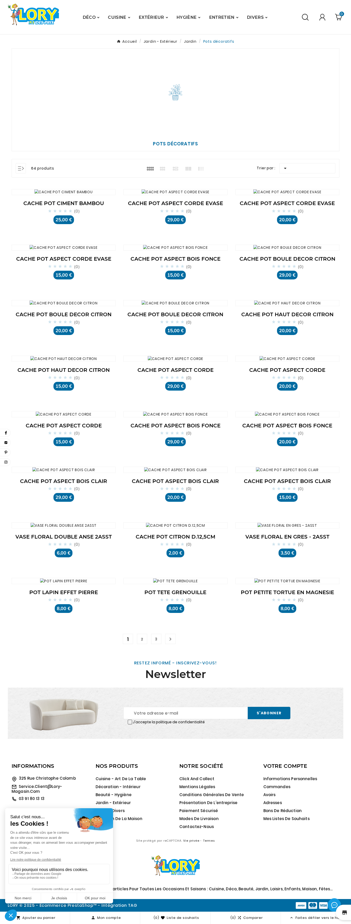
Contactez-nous (196, 826)
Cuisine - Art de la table (121, 778)
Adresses (272, 802)
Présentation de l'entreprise (208, 802)
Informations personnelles (290, 778)
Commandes (276, 786)
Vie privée (191, 841)
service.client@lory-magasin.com (37, 789)
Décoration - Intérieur (118, 786)
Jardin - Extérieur (113, 802)
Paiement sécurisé (198, 810)
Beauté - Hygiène (114, 794)
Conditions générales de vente (211, 794)
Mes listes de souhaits (286, 818)
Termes (209, 841)
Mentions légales (197, 786)
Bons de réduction (282, 810)
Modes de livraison (199, 818)
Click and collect (197, 778)
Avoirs (269, 794)
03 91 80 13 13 (31, 798)
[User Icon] (322, 17)
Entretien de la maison (119, 818)
